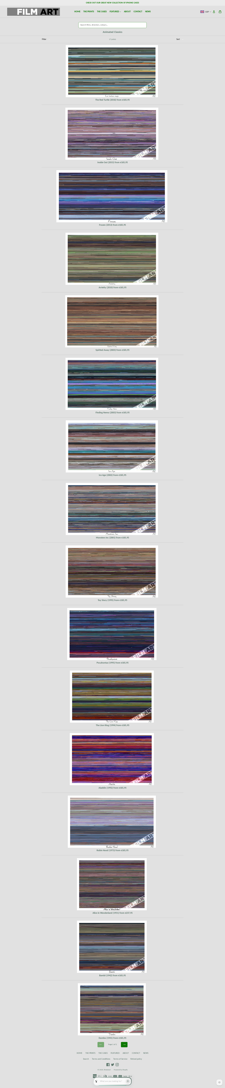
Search (86, 1059)
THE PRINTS (88, 12)
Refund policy (136, 1059)
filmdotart (107, 1070)
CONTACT (138, 12)
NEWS (148, 12)
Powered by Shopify (121, 1070)
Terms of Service (120, 1059)
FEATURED (116, 11)
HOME (77, 12)
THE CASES (102, 12)
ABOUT (127, 12)
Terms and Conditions (101, 1059)
